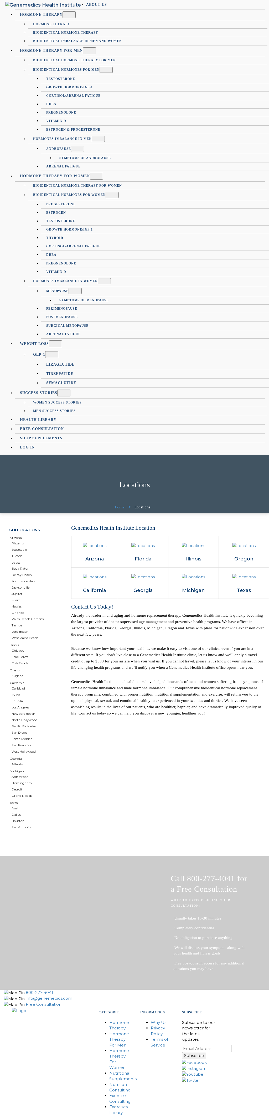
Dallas (16, 814)
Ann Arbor (20, 777)
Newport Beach (23, 714)
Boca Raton (20, 568)
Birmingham (22, 783)
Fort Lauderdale (23, 581)
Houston (18, 821)
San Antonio (21, 827)
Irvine (16, 695)
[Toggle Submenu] (69, 14)
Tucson (17, 556)
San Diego (19, 732)
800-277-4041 (39, 992)
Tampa (17, 625)
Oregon (16, 670)
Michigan (17, 771)
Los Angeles (20, 707)
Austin (17, 808)
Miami (16, 600)
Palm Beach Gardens (28, 619)
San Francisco (22, 745)
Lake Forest (20, 657)
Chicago (18, 650)
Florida (15, 563)
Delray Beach (22, 575)
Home (119, 507)
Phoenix (18, 543)
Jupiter (17, 594)
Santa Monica (22, 739)
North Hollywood (24, 720)
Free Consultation (43, 1004)
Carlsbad (18, 688)
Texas (14, 803)
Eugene (17, 676)
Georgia (16, 758)
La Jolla (17, 701)
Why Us (158, 1022)
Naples (17, 606)
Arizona (16, 538)
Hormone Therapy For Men (119, 1039)
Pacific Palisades (24, 726)
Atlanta (17, 764)
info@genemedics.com (49, 998)
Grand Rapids (22, 796)
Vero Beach (20, 632)
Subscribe (194, 1055)
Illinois (14, 645)
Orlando (18, 613)
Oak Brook (20, 663)
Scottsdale (19, 550)
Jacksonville (20, 587)
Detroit (17, 789)
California (17, 683)
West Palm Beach (25, 638)
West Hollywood (24, 751)
